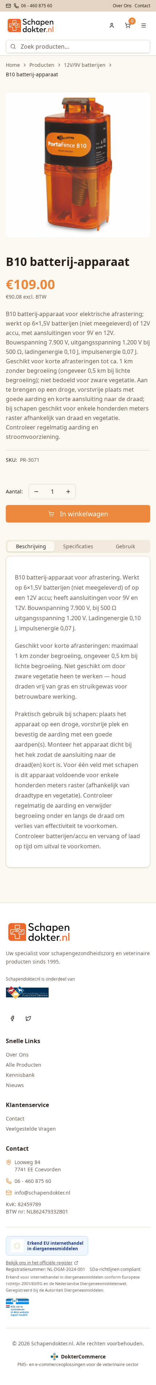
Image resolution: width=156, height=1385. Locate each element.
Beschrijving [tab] (31, 546)
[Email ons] (8, 5)
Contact (142, 6)
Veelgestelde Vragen (31, 1128)
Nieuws (15, 1085)
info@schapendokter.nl (42, 1192)
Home (13, 64)
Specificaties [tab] (78, 546)
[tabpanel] (78, 712)
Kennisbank (20, 1074)
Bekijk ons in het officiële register (39, 1263)
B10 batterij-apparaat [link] (32, 74)
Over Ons (122, 6)
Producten (41, 64)
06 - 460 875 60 (33, 1181)
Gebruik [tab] (125, 546)
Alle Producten (23, 1064)
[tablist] (78, 546)
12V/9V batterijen (85, 64)
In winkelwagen (84, 513)
